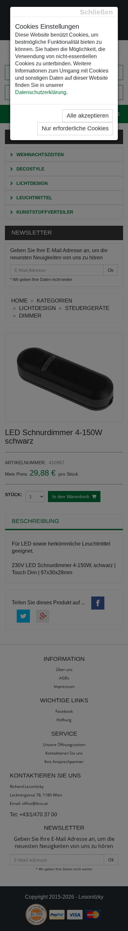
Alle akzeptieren (88, 115)
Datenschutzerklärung (40, 92)
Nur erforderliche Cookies (75, 128)
